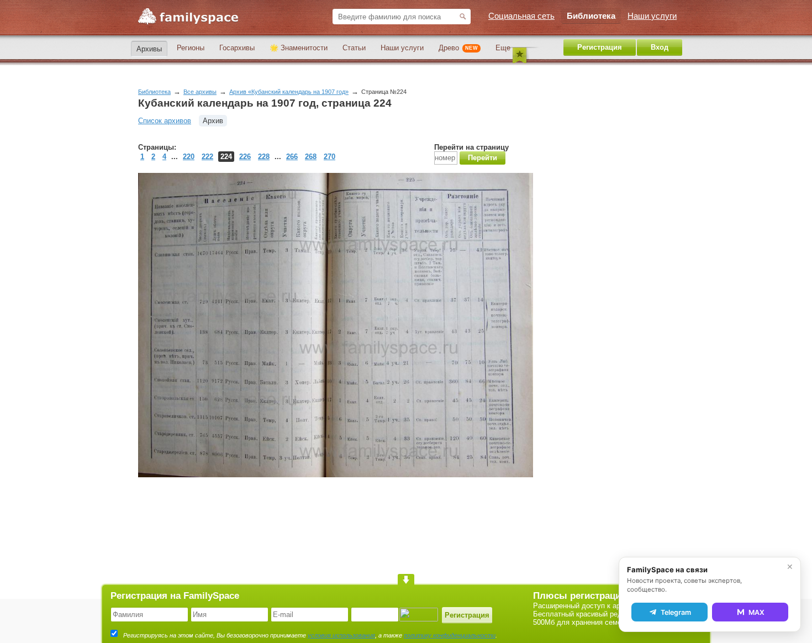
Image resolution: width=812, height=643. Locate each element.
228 (264, 156)
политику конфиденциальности (449, 635)
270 (329, 156)
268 (311, 156)
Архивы (149, 49)
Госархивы (237, 48)
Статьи (354, 48)
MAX (756, 612)
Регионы (190, 48)
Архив (213, 121)
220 (188, 156)
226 (245, 156)
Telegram (676, 612)
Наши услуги (402, 48)
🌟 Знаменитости (299, 48)
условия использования (341, 635)
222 (207, 156)
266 (292, 156)
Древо (458, 48)
